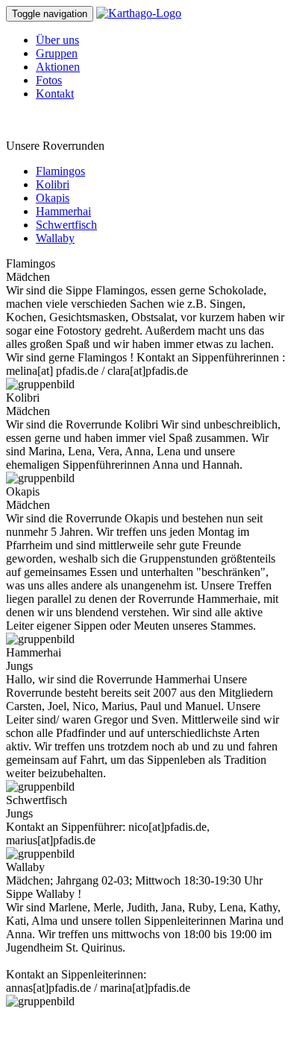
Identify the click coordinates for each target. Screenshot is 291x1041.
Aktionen (58, 66)
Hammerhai (63, 211)
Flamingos (60, 171)
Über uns (57, 40)
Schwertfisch (66, 224)
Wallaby (55, 238)
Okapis (52, 198)
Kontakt (55, 93)
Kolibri (52, 184)
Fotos (49, 80)
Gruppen (57, 53)
